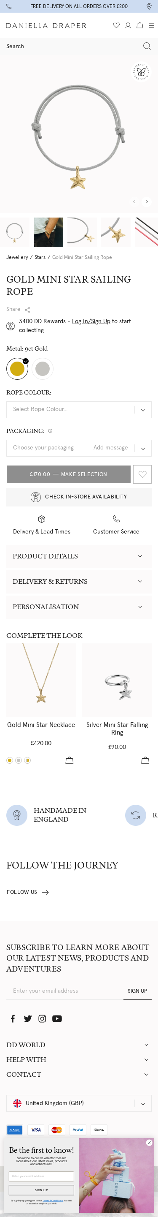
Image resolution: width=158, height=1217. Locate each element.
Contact (23, 1074)
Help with (26, 1060)
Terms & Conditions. (53, 1200)
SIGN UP (137, 991)
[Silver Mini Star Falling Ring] (117, 680)
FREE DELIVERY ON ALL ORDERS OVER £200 (79, 6)
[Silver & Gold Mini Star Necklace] (27, 760)
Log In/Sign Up (91, 321)
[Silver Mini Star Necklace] (18, 760)
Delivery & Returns (50, 581)
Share (13, 309)
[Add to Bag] (69, 760)
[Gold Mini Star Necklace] (41, 680)
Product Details (45, 556)
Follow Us (22, 892)
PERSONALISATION (46, 607)
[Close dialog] (149, 1142)
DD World (26, 1045)
